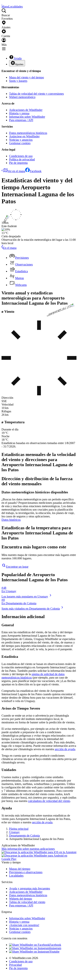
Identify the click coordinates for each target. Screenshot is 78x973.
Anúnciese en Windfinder (24, 136)
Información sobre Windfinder (27, 116)
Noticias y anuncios (21, 139)
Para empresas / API (21, 120)
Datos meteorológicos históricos (28, 133)
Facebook (35, 171)
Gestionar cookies (19, 143)
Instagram (55, 948)
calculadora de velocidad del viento (49, 801)
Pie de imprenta (18, 162)
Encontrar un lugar (17, 566)
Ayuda (18, 58)
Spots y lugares (18, 80)
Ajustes (19, 64)
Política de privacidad (22, 159)
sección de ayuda (65, 749)
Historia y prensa (19, 113)
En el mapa (9, 247)
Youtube (54, 951)
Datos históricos (11, 519)
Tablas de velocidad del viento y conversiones (36, 93)
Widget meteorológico (22, 97)
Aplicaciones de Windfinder (25, 109)
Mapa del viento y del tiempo (26, 77)
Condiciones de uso (21, 156)
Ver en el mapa (16, 171)
